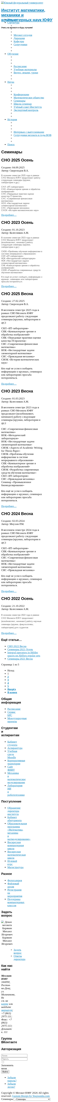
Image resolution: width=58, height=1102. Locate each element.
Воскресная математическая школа (16, 854)
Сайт (11, 768)
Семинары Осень (20, 649)
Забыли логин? (11, 1085)
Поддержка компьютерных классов (15, 902)
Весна (16, 646)
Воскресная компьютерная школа (15, 845)
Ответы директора (19, 958)
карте (4, 1003)
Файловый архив (13, 885)
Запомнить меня (7, 1067)
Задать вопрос (18, 951)
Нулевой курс (12, 863)
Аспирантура (14, 748)
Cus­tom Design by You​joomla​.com (31, 1095)
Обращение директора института (14, 811)
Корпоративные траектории (16, 762)
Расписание (14, 708)
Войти (5, 1072)
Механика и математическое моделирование (16, 778)
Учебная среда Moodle (12, 754)
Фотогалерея (14, 880)
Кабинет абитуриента (14, 819)
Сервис (11, 714)
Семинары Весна (20, 658)
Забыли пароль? (12, 1079)
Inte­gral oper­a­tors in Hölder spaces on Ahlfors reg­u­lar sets (23, 654)
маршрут (6, 1010)
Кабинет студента (12, 743)
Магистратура (15, 867)
